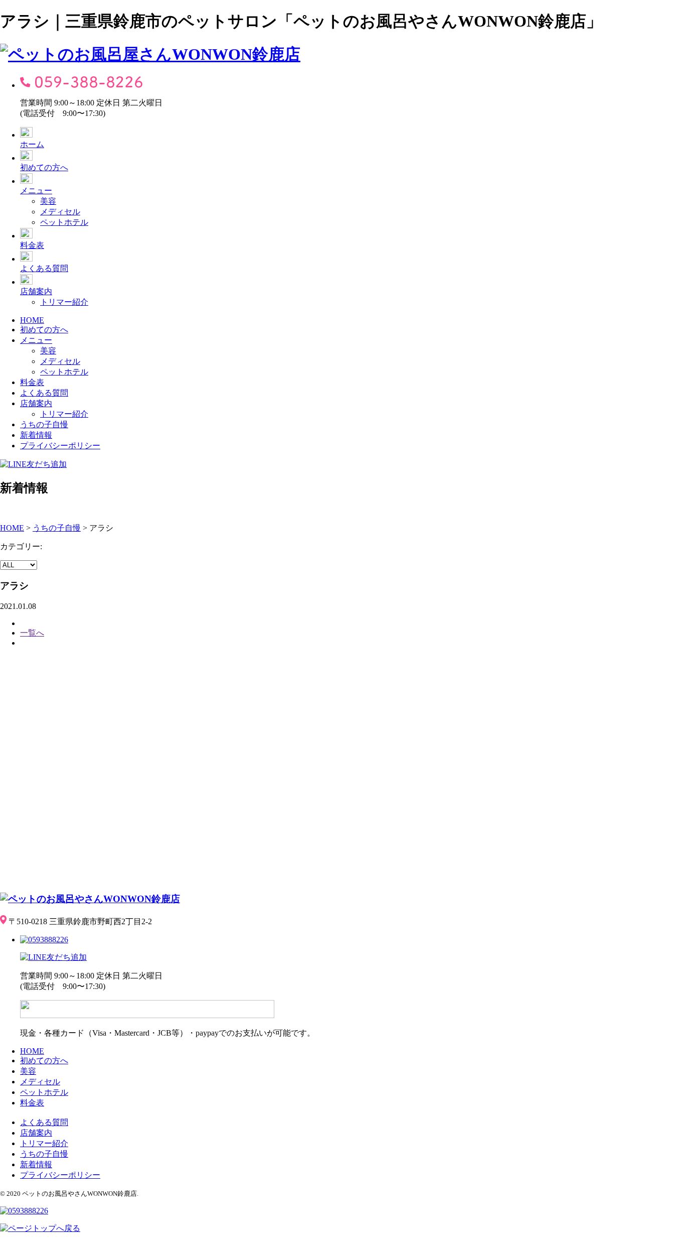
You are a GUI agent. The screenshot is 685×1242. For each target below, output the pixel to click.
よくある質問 (44, 268)
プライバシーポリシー (60, 445)
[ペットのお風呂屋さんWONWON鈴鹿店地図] (150, 769)
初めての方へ (44, 167)
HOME (32, 320)
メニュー (36, 190)
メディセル (60, 211)
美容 (48, 201)
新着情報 (36, 435)
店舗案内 (36, 291)
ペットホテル (64, 222)
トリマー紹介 (64, 302)
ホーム (32, 144)
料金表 (32, 245)
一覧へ (32, 633)
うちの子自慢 (44, 424)
